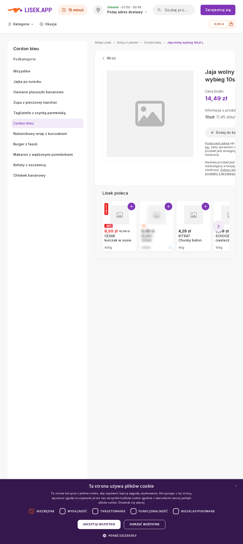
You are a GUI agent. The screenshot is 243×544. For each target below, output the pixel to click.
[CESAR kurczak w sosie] (120, 226)
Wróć (111, 58)
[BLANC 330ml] (157, 226)
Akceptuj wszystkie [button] (99, 524)
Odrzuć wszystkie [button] (144, 524)
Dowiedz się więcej (131, 502)
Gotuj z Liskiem (127, 42)
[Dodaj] (131, 206)
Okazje (51, 24)
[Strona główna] (30, 10)
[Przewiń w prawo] (218, 226)
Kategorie (21, 24)
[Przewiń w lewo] (112, 226)
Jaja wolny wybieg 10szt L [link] (185, 42)
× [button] (236, 486)
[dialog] (121, 511)
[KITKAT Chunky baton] (194, 226)
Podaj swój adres (217, 143)
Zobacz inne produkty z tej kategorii (221, 171)
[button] (121, 536)
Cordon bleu (152, 42)
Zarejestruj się (218, 10)
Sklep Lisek (103, 42)
